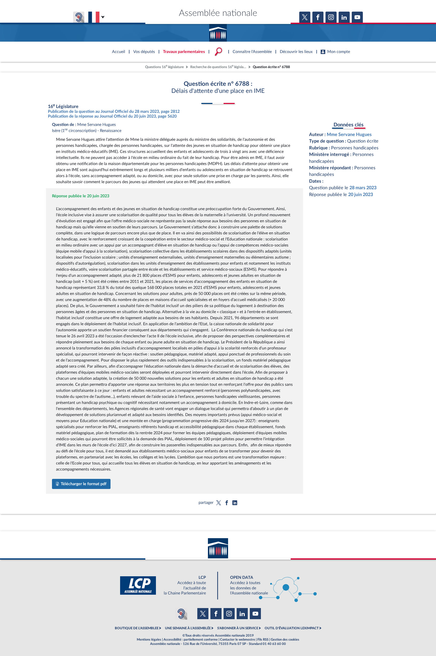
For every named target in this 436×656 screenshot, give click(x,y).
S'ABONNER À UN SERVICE (237, 628)
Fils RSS (262, 639)
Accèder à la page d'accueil (218, 31)
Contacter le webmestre (237, 639)
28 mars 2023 (362, 188)
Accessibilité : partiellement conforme (191, 639)
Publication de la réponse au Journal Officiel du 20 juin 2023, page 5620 (112, 116)
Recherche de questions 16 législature (218, 66)
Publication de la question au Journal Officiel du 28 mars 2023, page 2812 (114, 112)
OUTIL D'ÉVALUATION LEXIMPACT (292, 628)
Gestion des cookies (285, 639)
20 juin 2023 (360, 195)
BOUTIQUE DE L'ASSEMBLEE (136, 628)
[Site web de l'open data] (269, 585)
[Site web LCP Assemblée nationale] (167, 585)
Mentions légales (149, 639)
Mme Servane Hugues (349, 134)
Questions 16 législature (164, 66)
